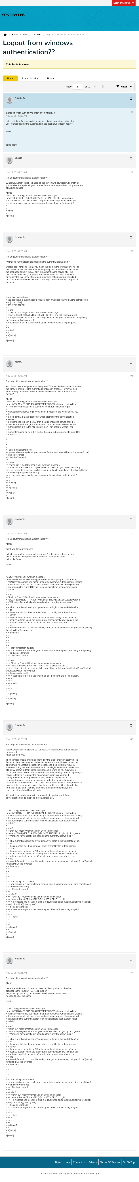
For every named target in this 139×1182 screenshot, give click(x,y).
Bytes (58, 1162)
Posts (10, 78)
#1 (131, 112)
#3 (131, 251)
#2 (131, 172)
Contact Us (79, 1162)
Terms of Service (110, 1162)
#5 (131, 533)
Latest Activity (30, 78)
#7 (131, 973)
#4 (131, 376)
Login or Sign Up (121, 3)
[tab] (10, 78)
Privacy (93, 1162)
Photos (50, 78)
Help (67, 1162)
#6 (131, 739)
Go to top (129, 1162)
